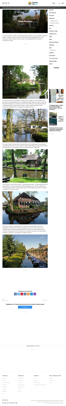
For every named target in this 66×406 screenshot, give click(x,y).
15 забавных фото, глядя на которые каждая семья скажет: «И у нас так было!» (56, 107)
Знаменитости (52, 33)
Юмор (50, 39)
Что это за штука (53, 58)
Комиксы (51, 52)
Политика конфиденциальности (40, 384)
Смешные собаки (54, 23)
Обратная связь (37, 382)
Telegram (51, 380)
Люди (50, 36)
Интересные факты (54, 42)
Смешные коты (54, 20)
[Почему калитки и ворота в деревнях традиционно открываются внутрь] (56, 118)
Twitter (50, 382)
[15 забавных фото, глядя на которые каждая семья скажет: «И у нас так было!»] (56, 96)
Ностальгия (52, 55)
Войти (53, 3)
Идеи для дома (53, 61)
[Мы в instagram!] (10, 403)
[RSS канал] (16, 403)
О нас (35, 378)
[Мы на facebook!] (3, 3)
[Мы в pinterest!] (12, 403)
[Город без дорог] (34, 294)
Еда (50, 28)
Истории (4, 380)
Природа (51, 25)
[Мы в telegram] (6, 3)
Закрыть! (62, 7)
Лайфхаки (51, 45)
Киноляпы (53, 50)
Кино (50, 47)
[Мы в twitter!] (7, 403)
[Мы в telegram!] (5, 403)
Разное (51, 63)
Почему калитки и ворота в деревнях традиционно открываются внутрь (56, 129)
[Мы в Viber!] (14, 403)
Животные (51, 18)
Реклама (35, 380)
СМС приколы (52, 12)
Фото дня (51, 15)
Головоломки (21, 378)
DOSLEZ (5, 400)
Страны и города (53, 31)
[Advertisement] (25, 54)
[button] (15, 294)
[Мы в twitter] (9, 3)
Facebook (51, 378)
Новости (4, 378)
